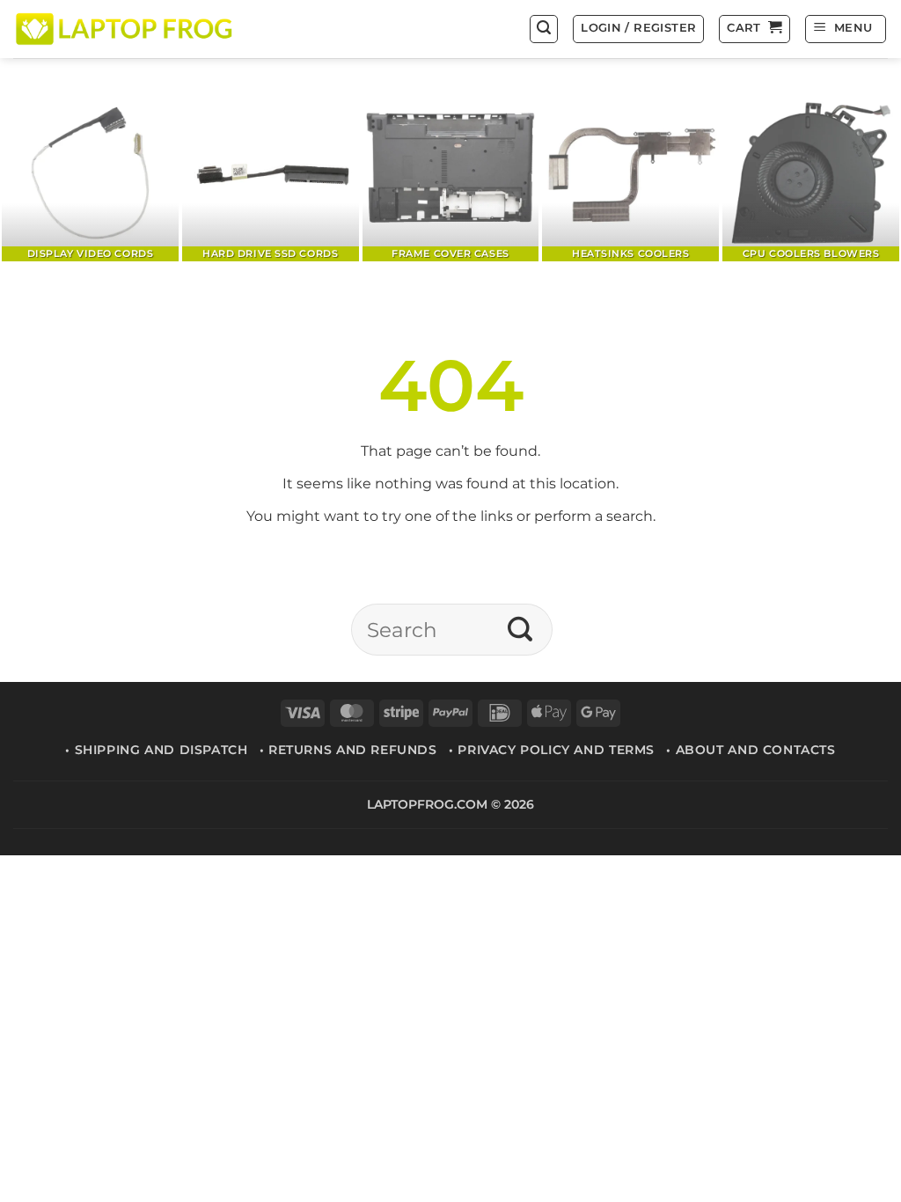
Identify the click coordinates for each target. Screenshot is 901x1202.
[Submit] (520, 629)
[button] (544, 29)
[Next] (860, 175)
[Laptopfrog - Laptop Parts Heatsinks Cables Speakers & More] (125, 29)
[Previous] (40, 175)
